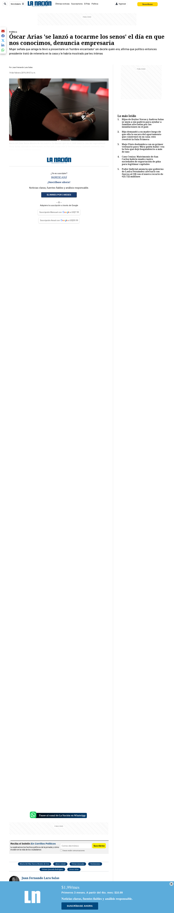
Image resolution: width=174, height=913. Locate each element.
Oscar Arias (74, 869)
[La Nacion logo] (39, 3)
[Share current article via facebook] (3, 35)
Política (95, 4)
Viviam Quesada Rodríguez (52, 869)
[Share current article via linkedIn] (3, 45)
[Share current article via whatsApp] (3, 50)
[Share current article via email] (3, 31)
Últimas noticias (62, 4)
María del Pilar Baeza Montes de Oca (34, 864)
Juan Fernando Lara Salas (22, 67)
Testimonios (95, 864)
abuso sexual (60, 864)
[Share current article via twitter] (3, 40)
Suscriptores (77, 4)
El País (87, 4)
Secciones (16, 4)
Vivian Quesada (78, 864)
